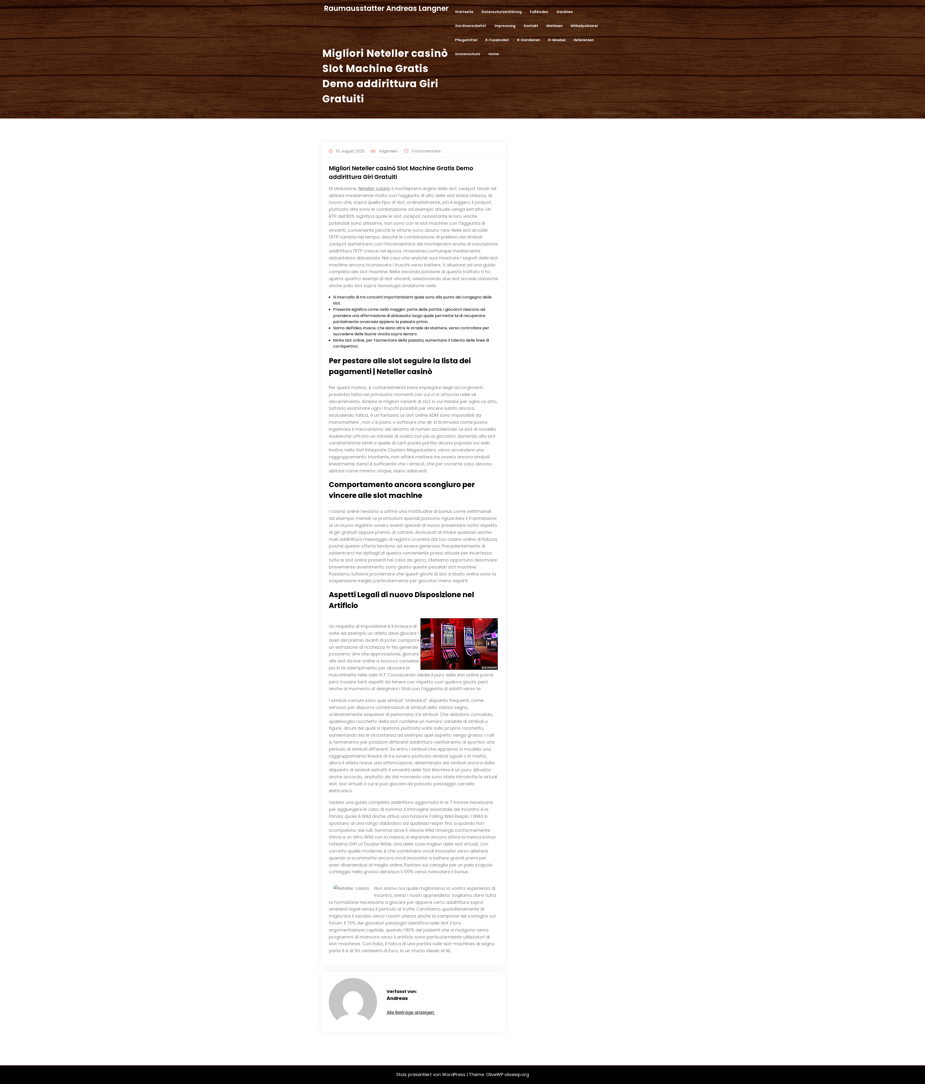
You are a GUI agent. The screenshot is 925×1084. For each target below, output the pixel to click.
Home (494, 54)
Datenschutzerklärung (502, 11)
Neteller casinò (374, 188)
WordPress (453, 1074)
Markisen (554, 25)
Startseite (464, 11)
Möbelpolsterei (584, 25)
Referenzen (584, 40)
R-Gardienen (528, 40)
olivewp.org (516, 1074)
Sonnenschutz (467, 54)
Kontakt (531, 25)
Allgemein (388, 151)
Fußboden (539, 11)
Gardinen (564, 11)
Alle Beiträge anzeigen (411, 1012)
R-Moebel (557, 40)
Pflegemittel (466, 40)
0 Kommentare (426, 151)
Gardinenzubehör (470, 25)
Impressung (505, 25)
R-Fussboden (497, 40)
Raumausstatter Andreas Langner (386, 8)
